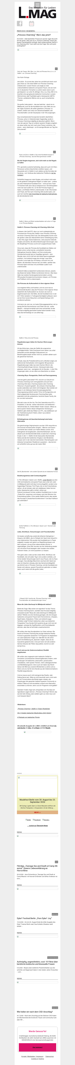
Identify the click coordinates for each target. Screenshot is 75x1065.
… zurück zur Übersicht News (37, 826)
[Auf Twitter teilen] (28, 820)
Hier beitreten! (37, 1047)
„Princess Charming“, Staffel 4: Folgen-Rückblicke (33, 709)
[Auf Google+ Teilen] (45, 820)
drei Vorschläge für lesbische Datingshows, (43, 194)
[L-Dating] (31, 23)
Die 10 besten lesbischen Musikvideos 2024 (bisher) (34, 713)
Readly (47, 728)
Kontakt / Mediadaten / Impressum (32, 1056)
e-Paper (37, 728)
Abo (29, 728)
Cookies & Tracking (37, 1059)
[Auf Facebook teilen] (37, 820)
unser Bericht (47, 480)
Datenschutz (50, 1056)
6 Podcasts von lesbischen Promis (28, 717)
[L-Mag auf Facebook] (19, 23)
